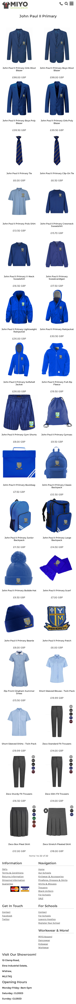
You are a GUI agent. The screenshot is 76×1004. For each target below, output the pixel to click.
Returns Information (13, 876)
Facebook (7, 915)
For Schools (44, 894)
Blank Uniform (45, 891)
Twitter (6, 919)
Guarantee (7, 883)
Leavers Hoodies (47, 919)
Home (41, 869)
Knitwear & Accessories (51, 876)
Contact (6, 912)
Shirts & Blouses (47, 883)
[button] (66, 3)
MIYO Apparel (45, 936)
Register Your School (49, 923)
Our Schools (44, 872)
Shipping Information (13, 880)
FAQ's (4, 869)
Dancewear (44, 940)
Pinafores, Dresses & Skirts (53, 880)
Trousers (43, 887)
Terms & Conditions (13, 872)
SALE (40, 898)
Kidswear (43, 944)
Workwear (43, 947)
